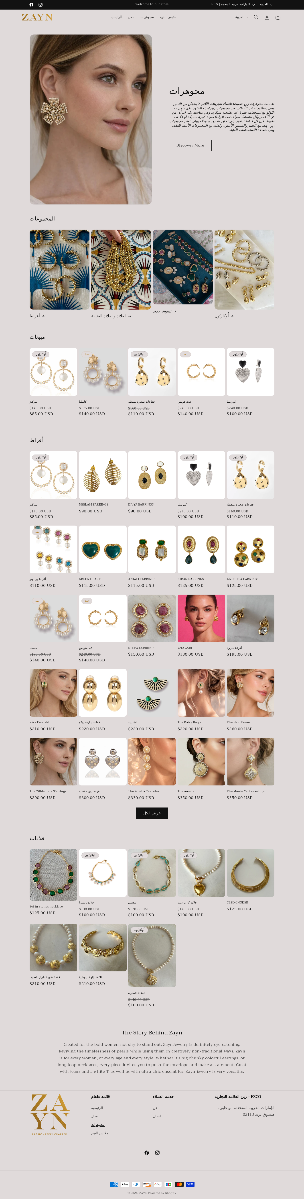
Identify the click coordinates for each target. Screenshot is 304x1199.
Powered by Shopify (162, 1193)
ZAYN (143, 1193)
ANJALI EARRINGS (141, 579)
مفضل (132, 903)
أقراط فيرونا (234, 648)
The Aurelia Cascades (143, 791)
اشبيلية (132, 723)
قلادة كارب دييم (187, 903)
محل (94, 1116)
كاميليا (82, 402)
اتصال (157, 1116)
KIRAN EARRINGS (191, 579)
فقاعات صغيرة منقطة (141, 402)
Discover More (190, 145)
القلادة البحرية (137, 993)
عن (155, 1108)
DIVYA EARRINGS (141, 505)
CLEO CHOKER (237, 903)
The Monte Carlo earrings (246, 791)
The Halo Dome (238, 723)
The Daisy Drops (190, 723)
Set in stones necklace (46, 907)
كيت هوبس (184, 402)
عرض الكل (151, 813)
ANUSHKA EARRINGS (243, 579)
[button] (256, 17)
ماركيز (33, 402)
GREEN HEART (90, 579)
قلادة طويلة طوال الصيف (45, 977)
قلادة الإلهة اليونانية (90, 977)
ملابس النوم (99, 1133)
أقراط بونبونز (38, 579)
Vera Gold (185, 648)
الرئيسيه (97, 1108)
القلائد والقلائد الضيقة (108, 316)
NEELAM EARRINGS (93, 505)
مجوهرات (98, 1125)
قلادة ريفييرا (86, 903)
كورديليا (231, 402)
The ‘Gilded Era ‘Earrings (48, 791)
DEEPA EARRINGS (141, 648)
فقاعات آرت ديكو (89, 723)
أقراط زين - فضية (90, 791)
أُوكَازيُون (222, 316)
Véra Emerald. (40, 723)
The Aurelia (186, 791)
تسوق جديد (162, 311)
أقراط (35, 316)
